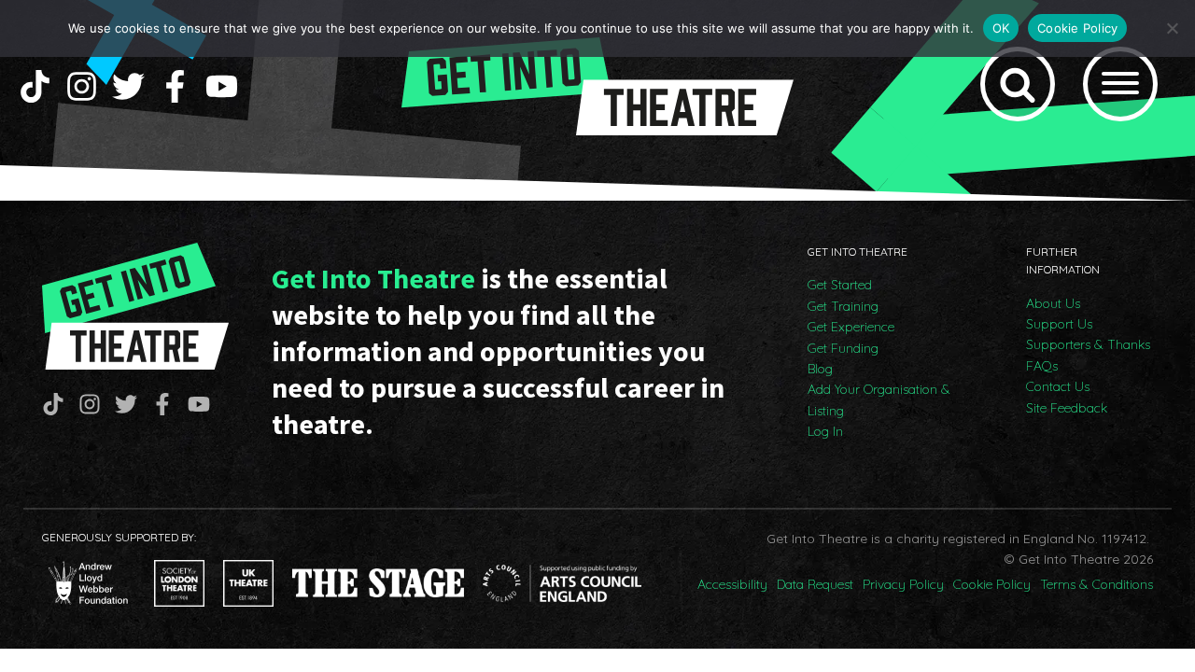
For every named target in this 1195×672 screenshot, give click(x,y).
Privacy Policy (903, 584)
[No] (1171, 28)
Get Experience (851, 326)
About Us (1053, 303)
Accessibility (732, 584)
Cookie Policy (992, 584)
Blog (820, 368)
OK (1001, 28)
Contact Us (1058, 386)
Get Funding (843, 348)
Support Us (1059, 323)
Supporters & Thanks (1088, 344)
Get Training (843, 306)
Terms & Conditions (1096, 584)
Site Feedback (1066, 407)
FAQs (1042, 365)
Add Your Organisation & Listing (879, 399)
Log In (825, 431)
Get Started (840, 284)
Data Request (815, 584)
